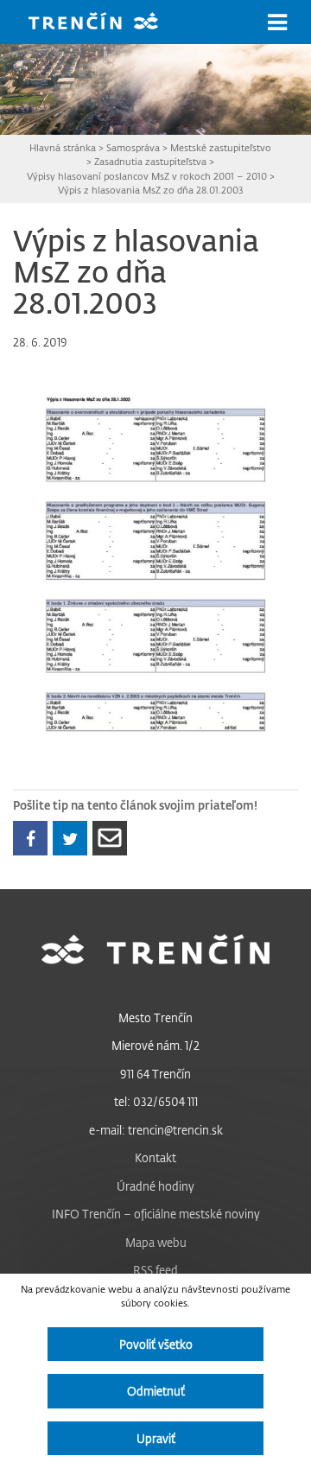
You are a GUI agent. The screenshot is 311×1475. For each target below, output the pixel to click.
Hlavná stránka (62, 147)
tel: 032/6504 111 (156, 1101)
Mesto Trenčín (155, 1017)
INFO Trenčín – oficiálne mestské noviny (156, 1213)
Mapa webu (156, 1242)
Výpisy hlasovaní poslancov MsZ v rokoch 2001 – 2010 (147, 175)
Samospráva (133, 147)
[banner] (106, 23)
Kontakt (155, 1157)
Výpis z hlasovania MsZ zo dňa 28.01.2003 (151, 189)
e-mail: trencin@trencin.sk (156, 1129)
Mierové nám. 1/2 (155, 1045)
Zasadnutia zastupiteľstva (150, 161)
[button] (277, 22)
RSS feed (155, 1269)
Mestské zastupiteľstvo (220, 147)
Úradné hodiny (155, 1186)
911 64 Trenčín (155, 1073)
